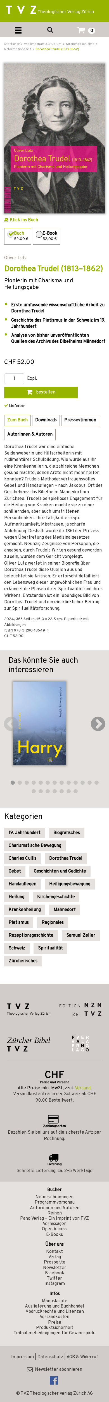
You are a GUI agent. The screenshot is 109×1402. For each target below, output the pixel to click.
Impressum (22, 1357)
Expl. (32, 379)
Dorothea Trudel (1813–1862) (57, 49)
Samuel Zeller (80, 935)
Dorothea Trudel (65, 858)
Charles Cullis (22, 858)
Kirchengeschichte (56, 897)
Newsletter (54, 1268)
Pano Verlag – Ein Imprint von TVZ (54, 1218)
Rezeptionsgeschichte (31, 935)
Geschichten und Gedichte (60, 871)
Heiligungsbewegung (69, 884)
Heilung (16, 897)
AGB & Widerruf (82, 1357)
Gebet (15, 871)
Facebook (54, 1273)
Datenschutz (50, 1357)
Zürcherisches (23, 961)
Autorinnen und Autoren (54, 1208)
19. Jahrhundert (25, 833)
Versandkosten (54, 1317)
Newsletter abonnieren (57, 1369)
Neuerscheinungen (54, 1197)
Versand (83, 1088)
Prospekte (54, 1262)
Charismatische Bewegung (35, 846)
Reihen (55, 1213)
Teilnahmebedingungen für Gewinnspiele (55, 1333)
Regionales (53, 922)
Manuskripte (54, 1301)
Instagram (54, 1284)
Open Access (54, 1229)
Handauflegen (22, 884)
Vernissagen (55, 1224)
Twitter (54, 1278)
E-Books (54, 1235)
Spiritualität (50, 948)
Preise (54, 1322)
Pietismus (19, 922)
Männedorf (65, 910)
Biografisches (66, 833)
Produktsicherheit (54, 1328)
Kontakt (54, 1252)
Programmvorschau (55, 1202)
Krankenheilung (25, 910)
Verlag (54, 1257)
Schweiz (17, 948)
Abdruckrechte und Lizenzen (54, 1311)
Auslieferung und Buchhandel (54, 1306)
